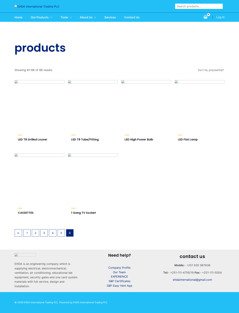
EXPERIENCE (119, 276)
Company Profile (119, 267)
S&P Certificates (119, 281)
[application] (50, 17)
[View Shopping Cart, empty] (205, 17)
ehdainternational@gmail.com (192, 279)
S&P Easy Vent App (119, 285)
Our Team (119, 272)
